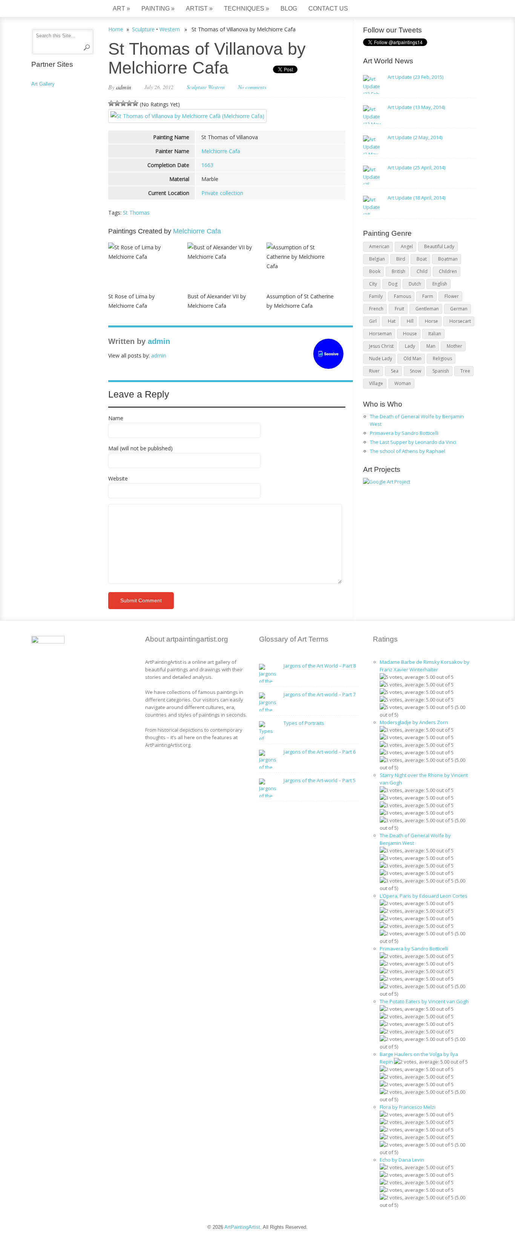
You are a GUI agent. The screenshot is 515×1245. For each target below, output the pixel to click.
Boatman (448, 259)
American (379, 246)
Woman (402, 383)
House (410, 333)
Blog (288, 8)
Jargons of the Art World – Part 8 (320, 665)
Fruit (399, 308)
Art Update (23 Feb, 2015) (415, 77)
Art (121, 8)
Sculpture (143, 29)
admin (123, 87)
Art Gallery (43, 84)
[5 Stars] (135, 103)
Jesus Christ (381, 346)
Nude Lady (380, 358)
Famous (402, 296)
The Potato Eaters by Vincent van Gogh (424, 1001)
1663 (207, 165)
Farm (427, 296)
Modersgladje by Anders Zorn (414, 722)
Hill (410, 321)
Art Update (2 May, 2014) (415, 137)
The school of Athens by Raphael (407, 451)
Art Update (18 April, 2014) (416, 197)
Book (374, 271)
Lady (410, 346)
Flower (451, 296)
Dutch (415, 284)
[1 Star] (111, 103)
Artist (199, 8)
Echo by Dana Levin (402, 1159)
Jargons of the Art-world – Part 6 (320, 751)
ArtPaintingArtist (60, 9)
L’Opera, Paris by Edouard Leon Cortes (423, 895)
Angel (407, 246)
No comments (252, 87)
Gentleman (427, 308)
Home (115, 29)
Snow (415, 371)
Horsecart (460, 321)
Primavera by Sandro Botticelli (404, 433)
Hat (391, 321)
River (374, 371)
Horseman (380, 333)
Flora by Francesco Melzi (407, 1107)
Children (448, 271)
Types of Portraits (304, 723)
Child (422, 271)
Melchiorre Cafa (220, 151)
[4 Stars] (129, 103)
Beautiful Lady (439, 246)
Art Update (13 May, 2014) (416, 107)
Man (430, 346)
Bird (400, 259)
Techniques (246, 8)
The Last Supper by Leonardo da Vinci (413, 442)
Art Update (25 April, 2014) (416, 167)
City (373, 284)
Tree (465, 371)
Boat (422, 259)
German (458, 308)
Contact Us (328, 8)
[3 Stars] (123, 103)
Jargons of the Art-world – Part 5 (320, 780)
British (398, 271)
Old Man (412, 358)
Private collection (222, 192)
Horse (431, 321)
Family (376, 296)
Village (376, 383)
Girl (373, 321)
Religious (442, 358)
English (439, 284)
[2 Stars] (117, 103)
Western (169, 29)
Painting (158, 8)
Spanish (440, 371)
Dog (392, 284)
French (376, 308)
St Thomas (136, 212)
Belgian (377, 259)
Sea (395, 371)
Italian (434, 333)
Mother (454, 346)
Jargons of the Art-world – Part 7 (320, 694)
